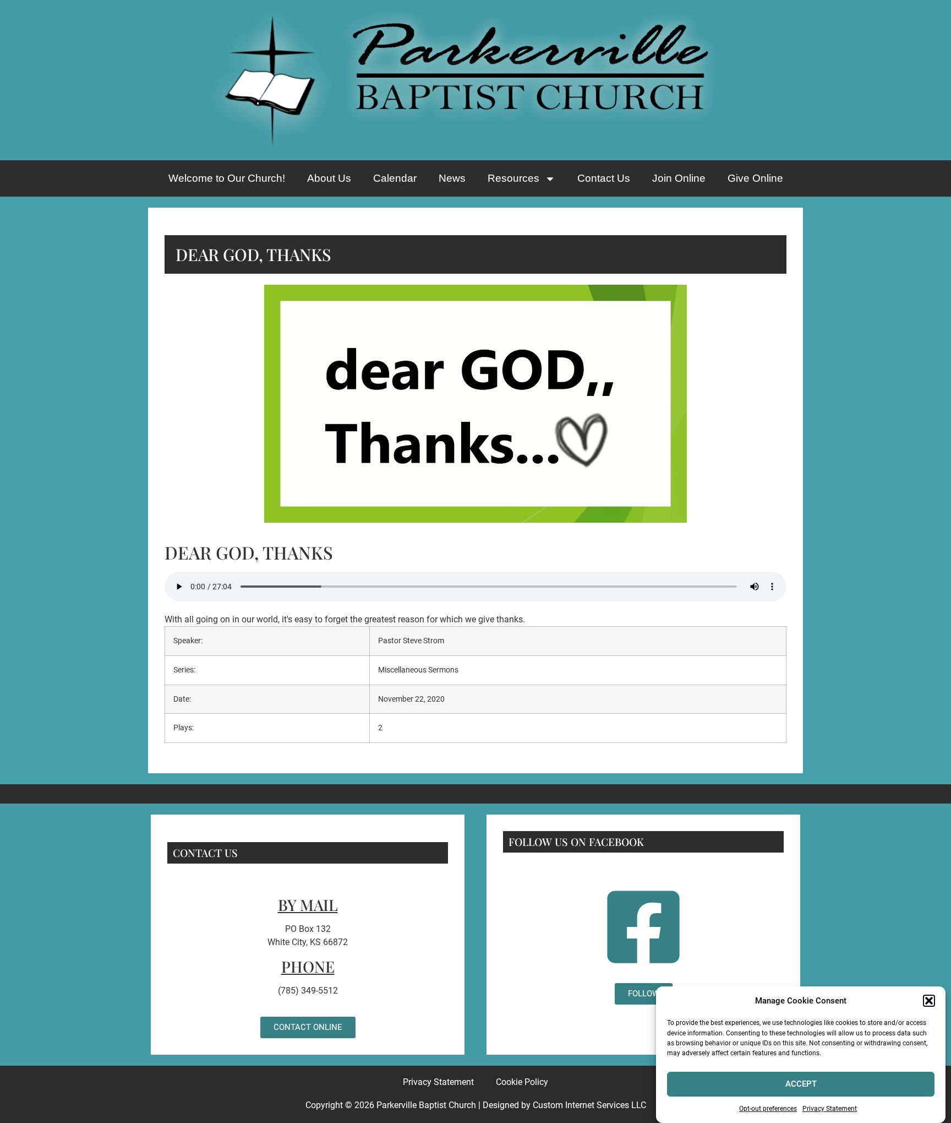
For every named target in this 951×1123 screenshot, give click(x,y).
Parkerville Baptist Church (426, 1105)
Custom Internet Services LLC (589, 1105)
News (452, 178)
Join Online (679, 178)
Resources (513, 178)
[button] (928, 1000)
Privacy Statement (829, 1109)
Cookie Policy (522, 1082)
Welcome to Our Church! (226, 178)
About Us (329, 178)
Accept (801, 1084)
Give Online (755, 178)
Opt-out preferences (768, 1109)
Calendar (395, 178)
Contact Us (603, 178)
